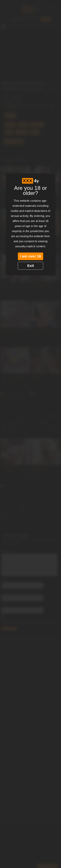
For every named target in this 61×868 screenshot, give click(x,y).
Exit (30, 266)
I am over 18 (30, 256)
